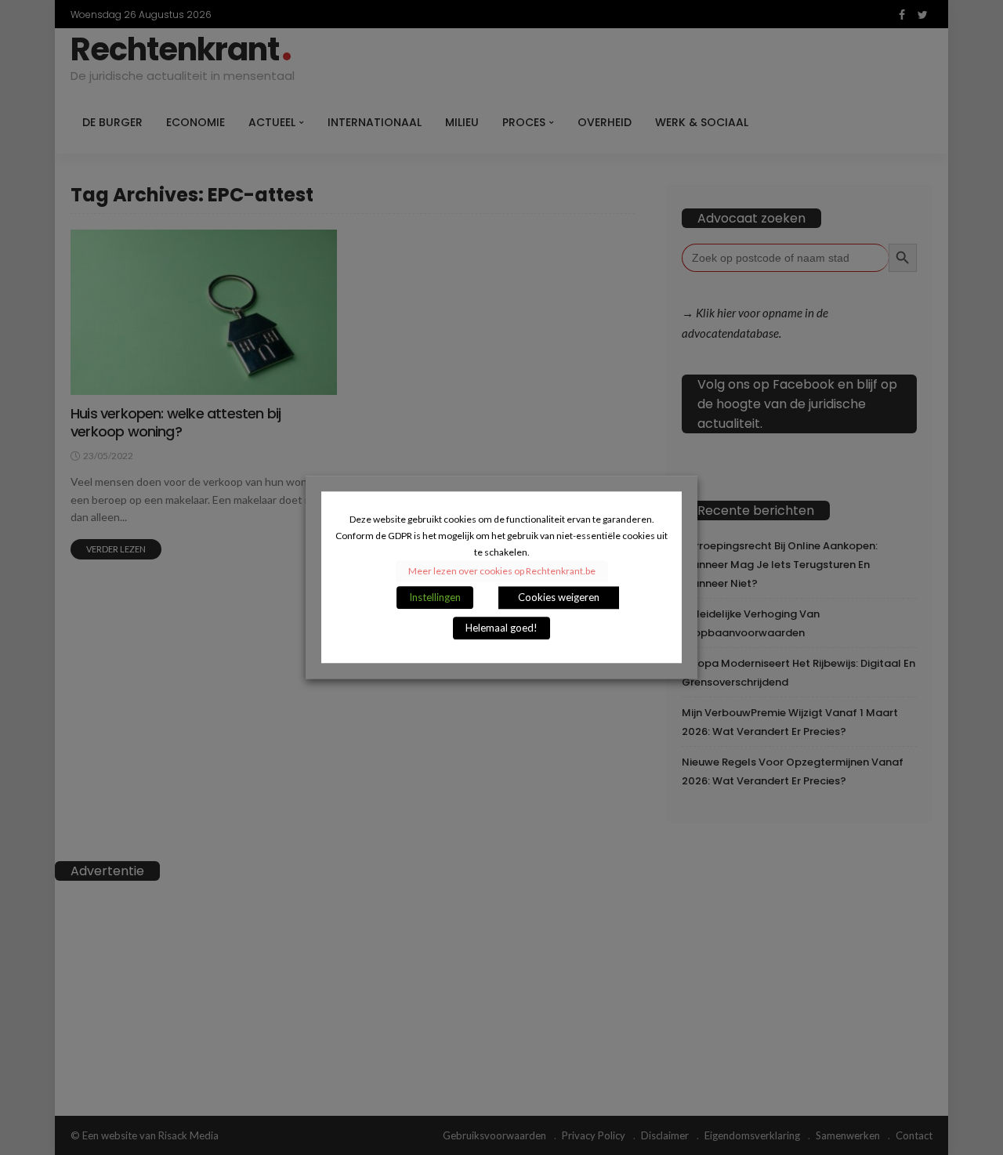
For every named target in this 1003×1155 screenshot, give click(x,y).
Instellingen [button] (435, 598)
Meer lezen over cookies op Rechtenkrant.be (502, 572)
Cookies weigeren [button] (558, 598)
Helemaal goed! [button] (501, 628)
